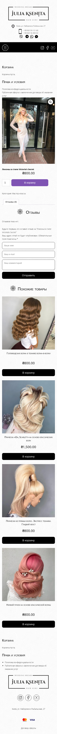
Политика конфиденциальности (16, 89)
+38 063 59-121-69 (31, 30)
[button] (50, 101)
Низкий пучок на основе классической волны (28, 604)
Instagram (42, 48)
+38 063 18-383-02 (31, 33)
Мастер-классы (19, 193)
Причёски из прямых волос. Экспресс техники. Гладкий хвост (28, 522)
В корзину (30, 182)
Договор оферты (28, 728)
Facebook (47, 48)
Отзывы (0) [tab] (11, 201)
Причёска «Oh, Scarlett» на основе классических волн (28, 438)
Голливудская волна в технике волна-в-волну (28, 353)
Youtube (53, 47)
